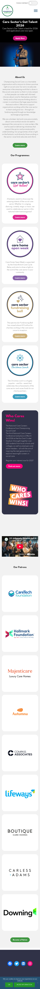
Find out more (14, 466)
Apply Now (20, 38)
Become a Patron (20, 940)
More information (24, 985)
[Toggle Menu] (36, 11)
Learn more (20, 145)
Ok (9, 985)
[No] (38, 983)
